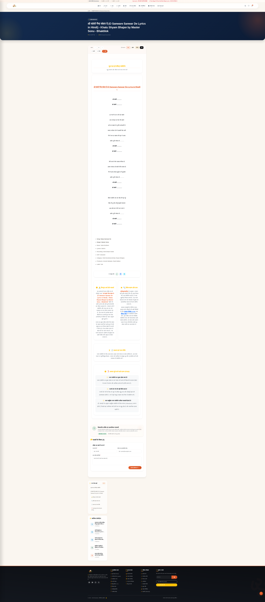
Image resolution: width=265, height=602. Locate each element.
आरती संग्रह (114, 581)
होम (100, 5)
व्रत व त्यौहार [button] (133, 5)
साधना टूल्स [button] (161, 5)
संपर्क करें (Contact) (163, 581)
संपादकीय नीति (145, 583)
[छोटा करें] (95, 47)
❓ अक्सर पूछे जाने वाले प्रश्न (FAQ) (96, 509)
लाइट (128, 47)
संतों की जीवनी (129, 573)
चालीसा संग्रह (114, 591)
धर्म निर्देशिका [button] (143, 5)
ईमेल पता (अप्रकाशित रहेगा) (122, 448)
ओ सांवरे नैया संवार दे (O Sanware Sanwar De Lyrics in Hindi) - (97, 492)
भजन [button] (106, 5)
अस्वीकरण (144, 581)
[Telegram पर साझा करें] (124, 274)
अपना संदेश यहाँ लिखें (97, 455)
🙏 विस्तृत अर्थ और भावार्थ (96, 497)
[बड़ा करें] (102, 47)
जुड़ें (174, 577)
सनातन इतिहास (130, 576)
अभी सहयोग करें (162, 584)
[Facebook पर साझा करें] (120, 274)
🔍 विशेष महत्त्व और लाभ (95, 500)
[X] (98, 582)
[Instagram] (95, 582)
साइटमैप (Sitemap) (146, 591)
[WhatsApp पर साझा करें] (117, 274)
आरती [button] (119, 5)
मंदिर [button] (126, 5)
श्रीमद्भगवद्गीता (114, 589)
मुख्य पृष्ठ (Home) (115, 573)
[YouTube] (92, 582)
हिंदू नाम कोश (129, 583)
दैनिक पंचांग (124, 313)
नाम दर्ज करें (95, 448)
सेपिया (137, 47)
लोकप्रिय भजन (114, 578)
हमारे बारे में (144, 573)
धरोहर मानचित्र (130, 578)
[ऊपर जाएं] (261, 593)
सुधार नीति (144, 586)
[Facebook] (89, 582)
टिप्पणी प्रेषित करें (134, 467)
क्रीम (133, 47)
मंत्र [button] (112, 5)
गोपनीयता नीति (145, 576)
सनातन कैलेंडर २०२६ (129, 311)
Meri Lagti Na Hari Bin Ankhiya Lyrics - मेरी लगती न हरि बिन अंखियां (160, 1)
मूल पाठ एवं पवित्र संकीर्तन (95, 487)
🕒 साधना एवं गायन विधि (95, 504)
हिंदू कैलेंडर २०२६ (115, 583)
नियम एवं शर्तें (145, 578)
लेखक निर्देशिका (145, 589)
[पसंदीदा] (248, 5)
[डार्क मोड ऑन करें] (245, 5)
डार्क (141, 47)
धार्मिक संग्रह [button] (152, 5)
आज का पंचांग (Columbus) (94, 1)
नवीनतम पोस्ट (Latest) (116, 576)
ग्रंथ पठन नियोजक (130, 581)
